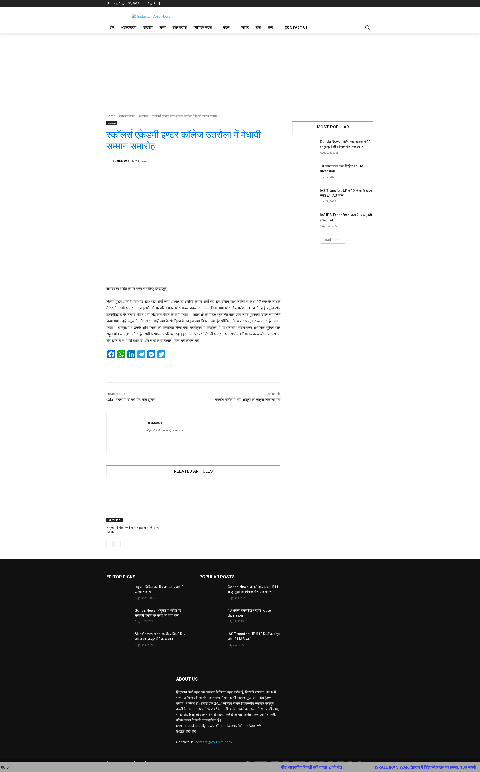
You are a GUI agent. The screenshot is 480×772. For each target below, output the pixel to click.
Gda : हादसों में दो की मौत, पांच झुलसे (131, 399)
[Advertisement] (240, 71)
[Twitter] (357, 3)
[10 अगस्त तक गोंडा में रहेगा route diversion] (304, 172)
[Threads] (157, 439)
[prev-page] (109, 544)
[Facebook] (343, 3)
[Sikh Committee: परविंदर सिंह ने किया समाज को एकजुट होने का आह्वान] (118, 640)
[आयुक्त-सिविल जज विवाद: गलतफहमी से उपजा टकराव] (133, 503)
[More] (273, 173)
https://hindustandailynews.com (165, 430)
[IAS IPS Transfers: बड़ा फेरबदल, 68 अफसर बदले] (304, 221)
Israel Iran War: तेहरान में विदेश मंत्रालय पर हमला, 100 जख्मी (403, 767)
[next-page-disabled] (117, 544)
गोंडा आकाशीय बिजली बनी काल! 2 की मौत (289, 767)
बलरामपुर (143, 116)
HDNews (123, 160)
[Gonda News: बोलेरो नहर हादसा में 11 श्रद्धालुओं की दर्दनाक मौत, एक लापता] (304, 147)
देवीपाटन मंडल (127, 116)
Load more (332, 240)
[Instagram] (350, 3)
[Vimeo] (363, 3)
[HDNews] (109, 160)
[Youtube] (371, 3)
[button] (368, 27)
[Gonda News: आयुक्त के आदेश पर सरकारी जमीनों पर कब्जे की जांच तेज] (118, 616)
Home (110, 116)
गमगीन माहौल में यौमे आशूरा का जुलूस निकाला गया (247, 399)
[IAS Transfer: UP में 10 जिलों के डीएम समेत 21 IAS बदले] (304, 196)
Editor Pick (115, 520)
